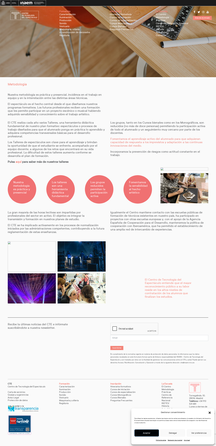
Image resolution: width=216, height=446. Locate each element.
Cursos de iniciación (120, 17)
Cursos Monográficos (121, 23)
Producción (65, 20)
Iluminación (65, 17)
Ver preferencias (199, 433)
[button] (209, 412)
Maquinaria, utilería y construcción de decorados (74, 31)
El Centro (161, 14)
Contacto (161, 35)
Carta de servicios (16, 392)
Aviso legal (187, 440)
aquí (19, 162)
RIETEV (160, 26)
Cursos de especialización (123, 20)
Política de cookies (161, 440)
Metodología (162, 17)
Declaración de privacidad (175, 440)
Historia (160, 29)
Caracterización (67, 14)
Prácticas (161, 20)
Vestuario (64, 26)
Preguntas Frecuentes (121, 29)
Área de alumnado (202, 18)
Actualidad (161, 32)
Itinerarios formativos (121, 14)
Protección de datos (18, 400)
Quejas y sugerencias (18, 394)
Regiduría (64, 35)
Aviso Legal (13, 397)
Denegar (173, 433)
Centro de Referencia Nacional (172, 23)
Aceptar (146, 433)
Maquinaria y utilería (69, 400)
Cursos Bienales (118, 26)
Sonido (63, 23)
